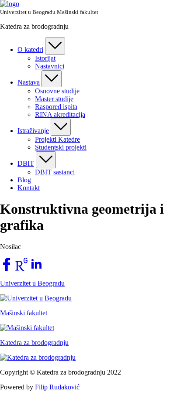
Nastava (28, 82)
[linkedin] (36, 268)
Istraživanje (33, 130)
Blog (24, 180)
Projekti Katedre (57, 139)
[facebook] (6, 268)
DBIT (25, 163)
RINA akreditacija (60, 114)
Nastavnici (49, 66)
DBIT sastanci (55, 172)
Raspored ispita (56, 106)
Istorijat (45, 58)
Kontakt (28, 187)
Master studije (54, 98)
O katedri (30, 49)
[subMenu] (55, 46)
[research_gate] (21, 268)
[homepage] (9, 3)
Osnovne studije (57, 91)
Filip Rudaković (57, 387)
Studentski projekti (61, 147)
